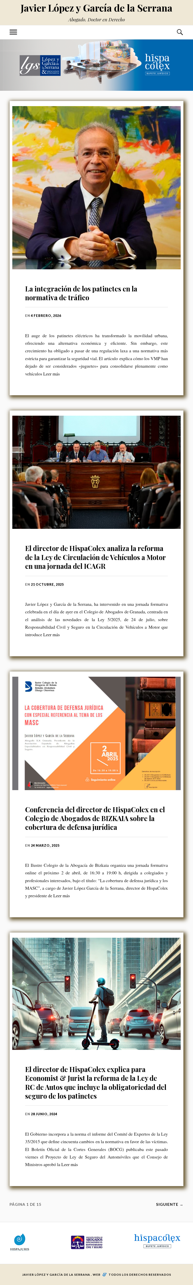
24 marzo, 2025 (45, 845)
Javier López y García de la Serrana (96, 7)
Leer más (51, 374)
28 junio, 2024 (44, 1114)
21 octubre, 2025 (47, 584)
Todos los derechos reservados (140, 1274)
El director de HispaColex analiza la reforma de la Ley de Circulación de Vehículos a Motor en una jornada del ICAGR (95, 557)
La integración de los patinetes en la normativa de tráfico (81, 293)
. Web (96, 1274)
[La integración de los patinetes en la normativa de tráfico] (96, 187)
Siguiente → (169, 1204)
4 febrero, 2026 (46, 316)
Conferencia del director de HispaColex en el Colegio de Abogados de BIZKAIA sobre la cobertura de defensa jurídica (95, 818)
